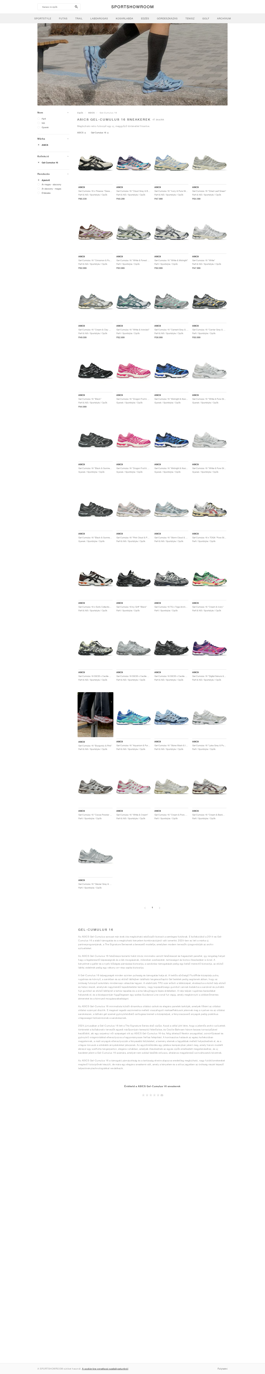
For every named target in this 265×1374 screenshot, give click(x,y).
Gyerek (45, 127)
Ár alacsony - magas (51, 188)
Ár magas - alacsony (51, 184)
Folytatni (223, 1368)
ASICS (45, 145)
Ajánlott (46, 180)
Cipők (80, 112)
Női (43, 123)
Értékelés (46, 193)
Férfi (44, 119)
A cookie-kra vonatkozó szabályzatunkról (105, 1368)
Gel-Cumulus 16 (50, 162)
